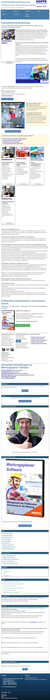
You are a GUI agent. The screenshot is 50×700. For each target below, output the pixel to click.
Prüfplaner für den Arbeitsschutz (9, 585)
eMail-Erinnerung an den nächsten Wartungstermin (14, 138)
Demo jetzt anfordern (9, 61)
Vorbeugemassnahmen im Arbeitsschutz (11, 592)
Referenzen (25, 390)
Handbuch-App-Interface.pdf (37, 338)
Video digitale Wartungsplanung (13, 131)
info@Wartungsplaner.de (26, 521)
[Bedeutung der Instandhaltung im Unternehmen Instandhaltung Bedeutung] (8, 43)
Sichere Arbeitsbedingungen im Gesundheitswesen (36, 164)
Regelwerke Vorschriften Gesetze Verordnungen (13, 583)
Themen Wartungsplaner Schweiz (9, 698)
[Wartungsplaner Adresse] (14, 685)
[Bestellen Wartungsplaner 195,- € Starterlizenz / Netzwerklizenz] (3, 351)
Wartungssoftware (6, 543)
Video (39, 11)
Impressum (3, 694)
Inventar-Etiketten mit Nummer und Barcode (13, 143)
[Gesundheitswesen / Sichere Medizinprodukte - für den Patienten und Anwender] (37, 160)
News (27, 14)
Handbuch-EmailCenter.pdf (37, 341)
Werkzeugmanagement (12, 370)
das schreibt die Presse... (25, 401)
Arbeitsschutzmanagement (8, 548)
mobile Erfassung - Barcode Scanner (11, 141)
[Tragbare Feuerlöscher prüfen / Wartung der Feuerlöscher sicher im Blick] (22, 160)
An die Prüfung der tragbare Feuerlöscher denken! (21, 164)
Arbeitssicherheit (6, 569)
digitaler (7, 378)
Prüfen (4, 573)
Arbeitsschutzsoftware (7, 533)
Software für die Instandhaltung (14, 373)
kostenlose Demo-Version (25, 525)
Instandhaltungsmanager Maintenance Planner (17, 375)
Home (2, 11)
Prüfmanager (33, 622)
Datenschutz (4, 695)
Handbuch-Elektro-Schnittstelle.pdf (39, 340)
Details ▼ (3, 14)
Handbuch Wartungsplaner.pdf (38, 337)
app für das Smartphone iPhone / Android (12, 140)
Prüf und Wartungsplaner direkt (9, 590)
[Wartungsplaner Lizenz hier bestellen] (8, 330)
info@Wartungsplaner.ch (7, 95)
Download (28, 11)
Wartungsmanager (6, 539)
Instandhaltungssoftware (7, 537)
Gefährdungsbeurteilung (7, 544)
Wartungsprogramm (6, 541)
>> (38, 17)
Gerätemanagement (10, 371)
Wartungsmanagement (7, 535)
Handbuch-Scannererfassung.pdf (38, 343)
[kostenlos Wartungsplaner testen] (25, 518)
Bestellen (16, 11)
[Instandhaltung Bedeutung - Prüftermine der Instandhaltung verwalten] (32, 83)
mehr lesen (9, 184)
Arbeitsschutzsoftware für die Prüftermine (11, 581)
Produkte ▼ (16, 14)
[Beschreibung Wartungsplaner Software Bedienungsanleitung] (8, 351)
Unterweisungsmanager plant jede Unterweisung (13, 588)
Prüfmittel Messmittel (7, 575)
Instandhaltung (6, 571)
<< (38, 14)
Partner (23, 325)
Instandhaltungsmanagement (8, 546)
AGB (2, 696)
